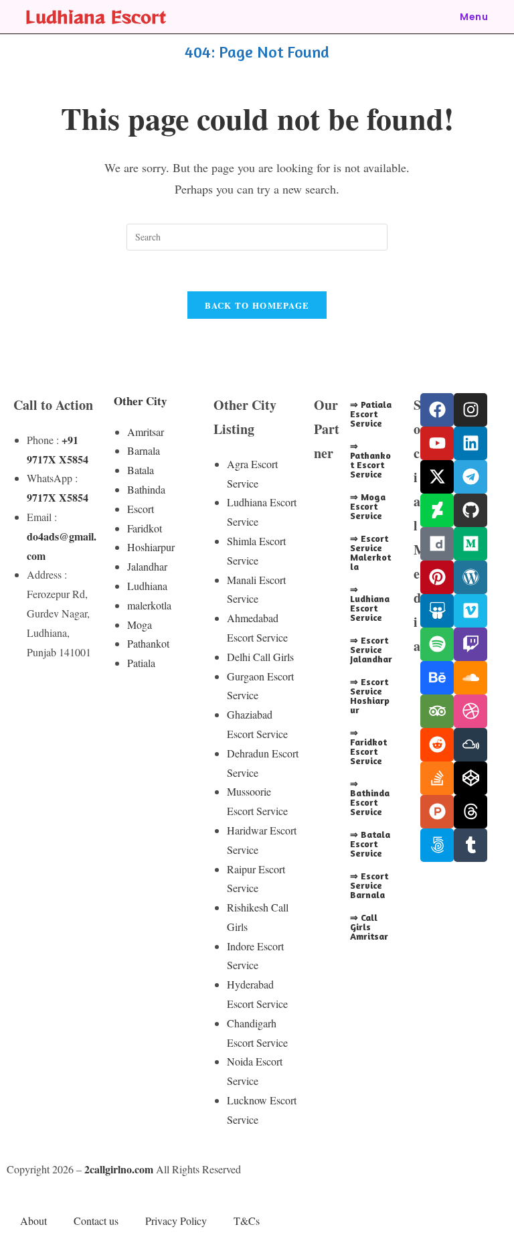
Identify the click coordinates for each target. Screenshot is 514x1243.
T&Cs (247, 1221)
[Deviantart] (437, 510)
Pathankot (148, 643)
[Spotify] (437, 644)
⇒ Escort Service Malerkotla (370, 552)
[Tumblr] (470, 845)
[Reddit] (437, 744)
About (33, 1221)
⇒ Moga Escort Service (368, 506)
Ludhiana (147, 586)
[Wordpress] (470, 577)
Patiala (141, 663)
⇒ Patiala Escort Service (371, 413)
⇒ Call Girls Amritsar (369, 926)
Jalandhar (147, 566)
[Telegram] (470, 477)
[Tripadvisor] (437, 711)
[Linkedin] (470, 443)
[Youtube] (437, 443)
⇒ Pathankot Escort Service (370, 460)
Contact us (96, 1221)
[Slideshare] (437, 611)
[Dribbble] (470, 711)
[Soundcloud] (470, 677)
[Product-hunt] (437, 811)
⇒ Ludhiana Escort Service (370, 603)
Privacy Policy (176, 1221)
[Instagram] (470, 410)
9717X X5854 (57, 497)
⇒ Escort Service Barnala (369, 885)
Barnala (143, 450)
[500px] (437, 845)
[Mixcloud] (470, 744)
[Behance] (437, 677)
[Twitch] (470, 644)
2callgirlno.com (118, 1169)
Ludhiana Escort (95, 16)
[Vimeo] (470, 611)
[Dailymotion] (437, 544)
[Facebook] (437, 410)
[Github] (470, 510)
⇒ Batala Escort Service (370, 843)
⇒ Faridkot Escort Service (368, 746)
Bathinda (146, 489)
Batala (140, 470)
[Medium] (470, 544)
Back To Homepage (257, 305)
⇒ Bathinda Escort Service (370, 797)
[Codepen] (470, 778)
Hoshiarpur (151, 547)
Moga (139, 624)
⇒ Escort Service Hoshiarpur (370, 695)
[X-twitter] (437, 477)
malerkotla (149, 605)
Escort (140, 509)
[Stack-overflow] (437, 778)
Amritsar (145, 432)
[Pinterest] (437, 577)
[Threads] (470, 811)
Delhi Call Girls (260, 657)
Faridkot (144, 528)
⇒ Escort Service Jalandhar (371, 649)
